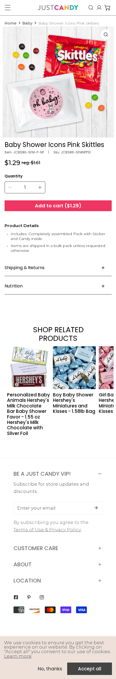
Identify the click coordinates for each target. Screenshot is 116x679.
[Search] (91, 7)
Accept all (89, 669)
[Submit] (96, 508)
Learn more (18, 656)
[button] (107, 7)
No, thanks (50, 669)
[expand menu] (7, 7)
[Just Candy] (58, 7)
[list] (58, 82)
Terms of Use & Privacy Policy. (47, 529)
